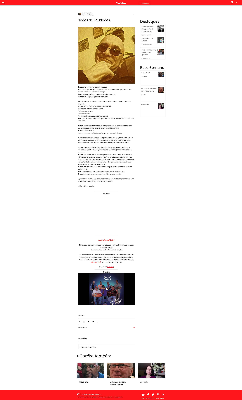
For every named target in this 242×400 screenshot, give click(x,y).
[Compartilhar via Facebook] (79, 321)
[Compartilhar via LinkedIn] (88, 321)
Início (142, 398)
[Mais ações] (134, 14)
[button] (3, 3)
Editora (148, 398)
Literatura (81, 315)
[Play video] (106, 289)
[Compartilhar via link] (93, 321)
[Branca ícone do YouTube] (143, 394)
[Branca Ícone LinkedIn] (163, 394)
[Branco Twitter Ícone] (153, 394)
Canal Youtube (160, 398)
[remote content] (106, 213)
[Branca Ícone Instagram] (158, 394)
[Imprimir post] (98, 321)
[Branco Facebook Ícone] (148, 394)
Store (153, 398)
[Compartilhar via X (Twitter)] (84, 321)
